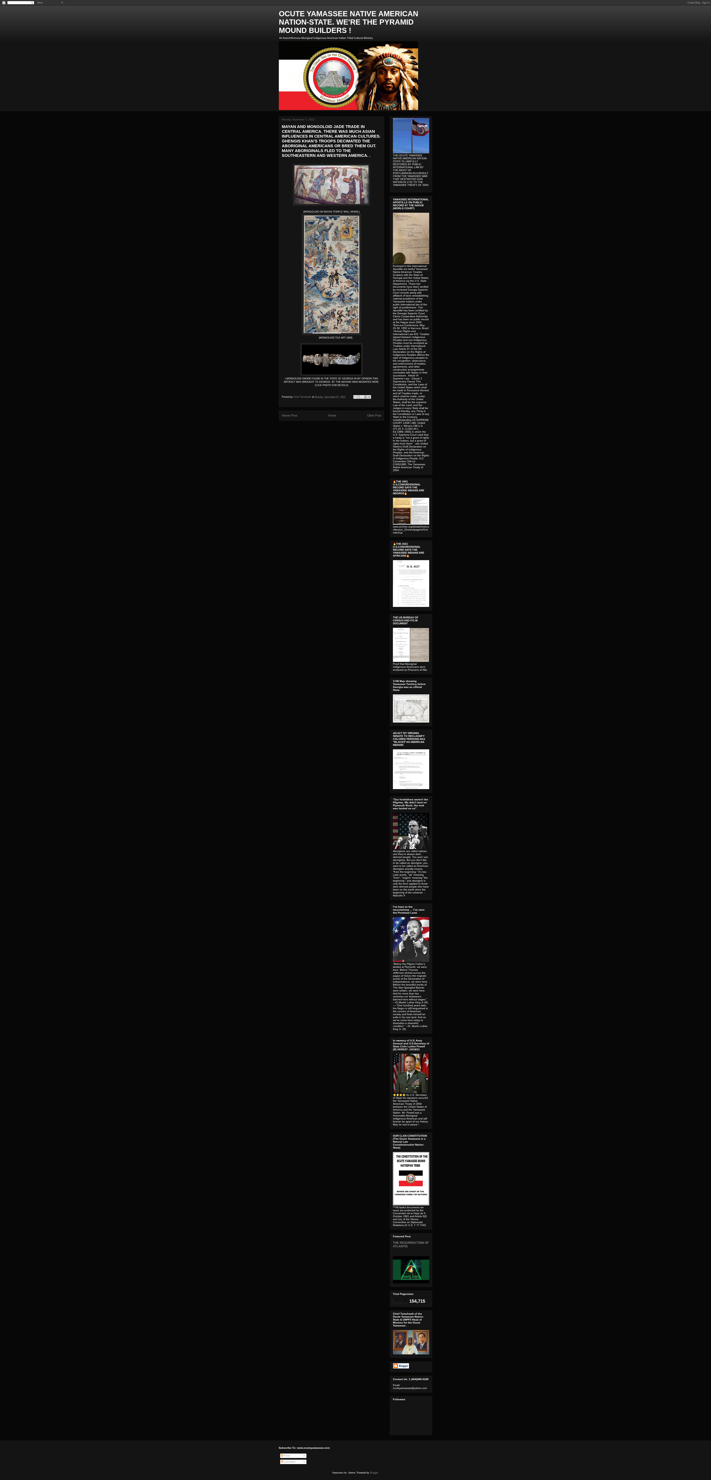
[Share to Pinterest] (369, 397)
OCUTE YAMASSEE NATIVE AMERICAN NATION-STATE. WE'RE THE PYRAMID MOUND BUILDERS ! (348, 22)
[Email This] (355, 397)
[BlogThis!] (358, 397)
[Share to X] (362, 397)
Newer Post (289, 415)
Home (332, 415)
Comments (289, 1461)
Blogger (374, 1472)
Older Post (374, 415)
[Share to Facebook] (366, 397)
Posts (286, 1455)
